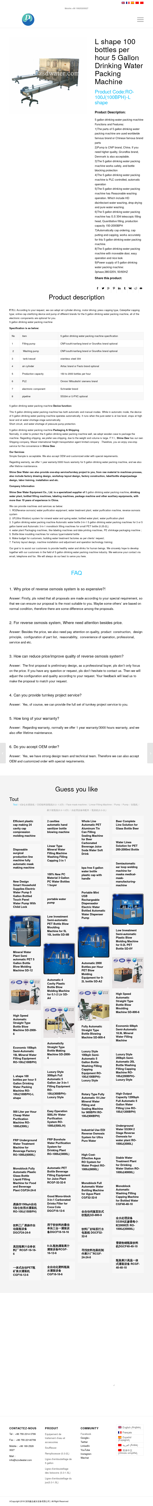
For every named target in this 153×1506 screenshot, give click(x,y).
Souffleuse (50, 1447)
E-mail (81, 1315)
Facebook (86, 1434)
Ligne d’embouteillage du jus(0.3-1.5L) (58, 1480)
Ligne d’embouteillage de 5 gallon (58, 1461)
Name (42, 1315)
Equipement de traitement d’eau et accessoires (55, 1438)
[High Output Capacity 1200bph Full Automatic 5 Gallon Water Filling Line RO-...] (3, 753)
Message (43, 1352)
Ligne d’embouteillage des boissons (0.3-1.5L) (57, 1470)
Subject (42, 1333)
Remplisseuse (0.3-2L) (57, 1453)
